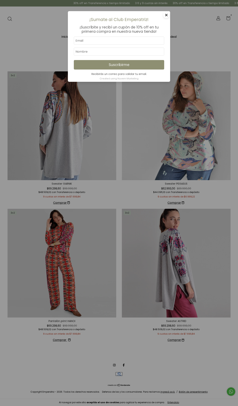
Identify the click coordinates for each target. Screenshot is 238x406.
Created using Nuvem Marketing (119, 78)
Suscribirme (119, 64)
